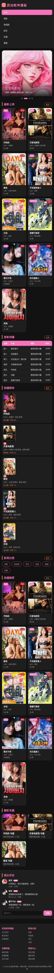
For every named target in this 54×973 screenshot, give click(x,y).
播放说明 (31, 956)
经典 (6, 570)
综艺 (5, 31)
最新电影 (5, 952)
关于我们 (5, 932)
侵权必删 (31, 959)
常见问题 (31, 952)
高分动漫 (5, 959)
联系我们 (5, 936)
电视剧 (6, 25)
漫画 (5, 43)
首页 (5, 12)
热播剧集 (5, 956)
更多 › (48, 105)
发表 (48, 913)
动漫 (5, 37)
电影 (5, 18)
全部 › (48, 338)
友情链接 (5, 939)
